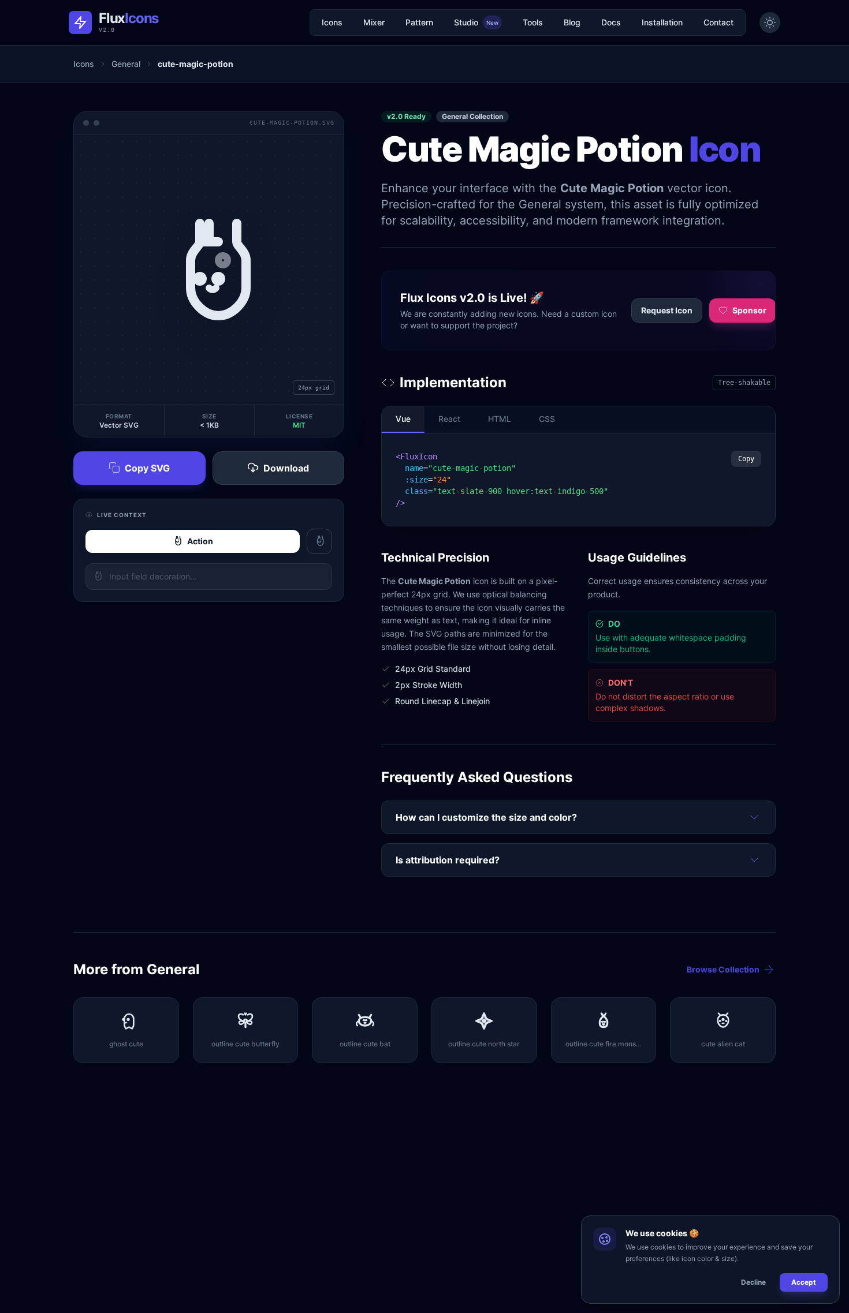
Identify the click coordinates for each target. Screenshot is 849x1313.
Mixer (374, 22)
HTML (499, 419)
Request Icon (666, 310)
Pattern (419, 22)
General (125, 64)
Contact (718, 22)
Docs (611, 22)
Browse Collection (723, 969)
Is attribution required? (448, 860)
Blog (572, 22)
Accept (803, 1282)
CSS (547, 419)
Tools (533, 22)
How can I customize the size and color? (486, 817)
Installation (662, 22)
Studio (476, 22)
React (449, 419)
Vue (403, 419)
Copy (746, 459)
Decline (753, 1282)
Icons (332, 22)
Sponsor (749, 310)
